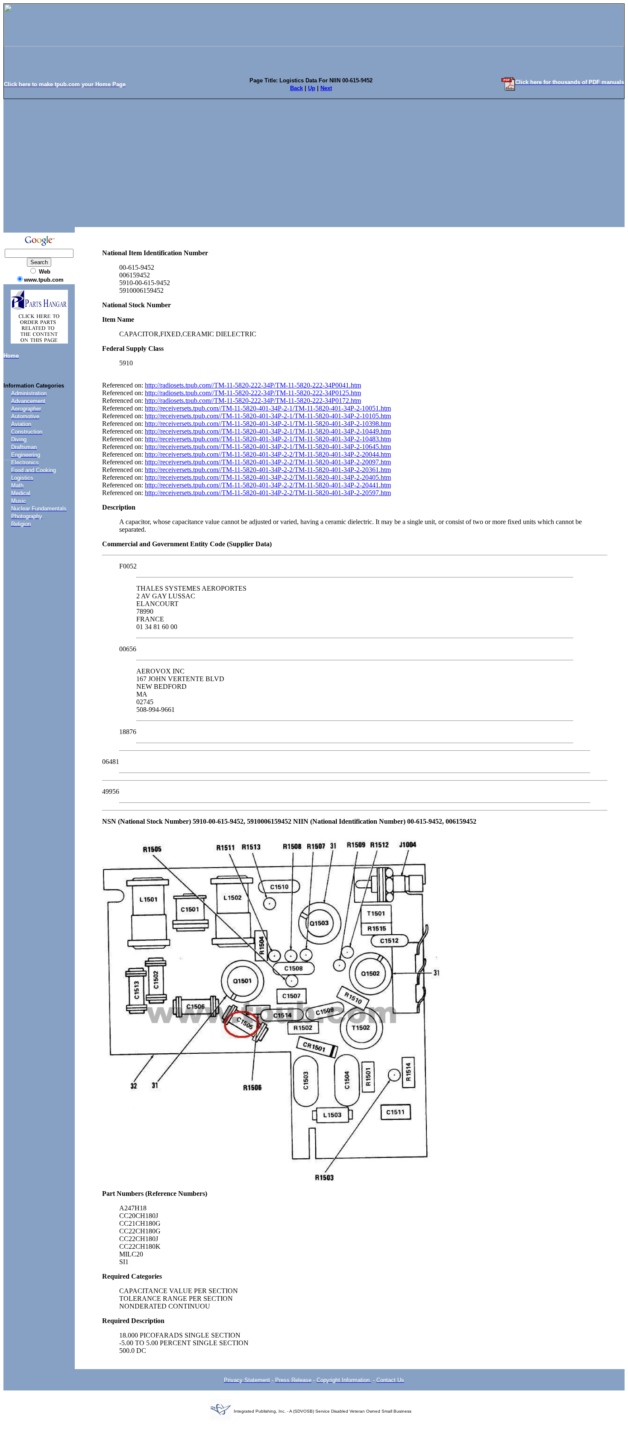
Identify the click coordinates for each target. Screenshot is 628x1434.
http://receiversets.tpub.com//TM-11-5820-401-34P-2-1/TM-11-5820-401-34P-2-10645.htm (268, 446)
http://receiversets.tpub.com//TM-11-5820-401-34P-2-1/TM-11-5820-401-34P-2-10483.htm (268, 439)
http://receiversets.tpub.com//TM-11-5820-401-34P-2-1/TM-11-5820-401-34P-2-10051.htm (268, 408)
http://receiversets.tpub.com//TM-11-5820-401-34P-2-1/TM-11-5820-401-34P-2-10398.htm (268, 423)
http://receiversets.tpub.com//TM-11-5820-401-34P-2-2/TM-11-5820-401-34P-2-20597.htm (268, 492)
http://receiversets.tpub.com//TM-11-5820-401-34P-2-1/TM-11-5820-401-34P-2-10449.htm (268, 431)
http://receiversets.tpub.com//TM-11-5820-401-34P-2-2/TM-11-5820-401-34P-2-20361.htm (268, 469)
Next (326, 88)
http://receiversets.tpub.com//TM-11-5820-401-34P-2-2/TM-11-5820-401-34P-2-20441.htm (268, 485)
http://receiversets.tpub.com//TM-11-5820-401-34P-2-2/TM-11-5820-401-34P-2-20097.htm (268, 462)
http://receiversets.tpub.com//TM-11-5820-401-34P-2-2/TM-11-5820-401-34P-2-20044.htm (268, 454)
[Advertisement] (314, 163)
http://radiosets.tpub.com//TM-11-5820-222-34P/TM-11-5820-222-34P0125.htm (253, 392)
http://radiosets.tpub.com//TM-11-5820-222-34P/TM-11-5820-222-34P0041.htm (253, 385)
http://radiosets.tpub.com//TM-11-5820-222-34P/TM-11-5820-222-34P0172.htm (253, 400)
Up (311, 88)
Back (296, 88)
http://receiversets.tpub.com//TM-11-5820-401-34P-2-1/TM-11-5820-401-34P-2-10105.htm (268, 416)
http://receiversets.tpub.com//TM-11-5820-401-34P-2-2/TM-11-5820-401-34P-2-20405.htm (268, 477)
